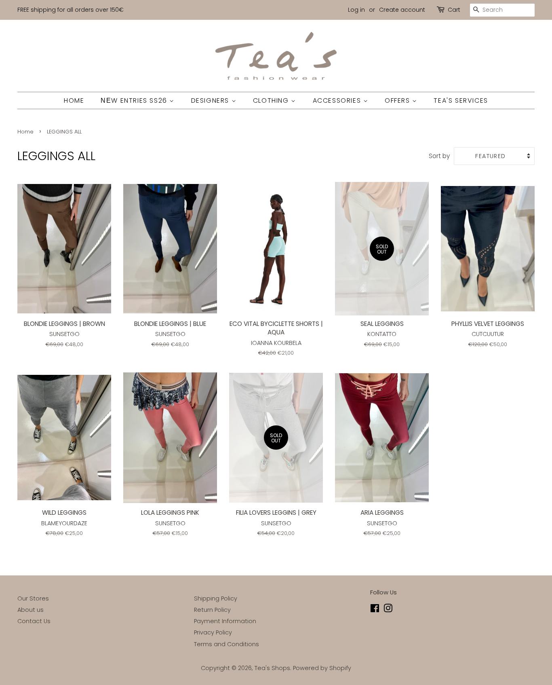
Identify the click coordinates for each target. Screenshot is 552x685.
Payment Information (225, 621)
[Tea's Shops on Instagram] (387, 610)
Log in (356, 10)
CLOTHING (272, 100)
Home (25, 131)
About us (30, 610)
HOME (74, 100)
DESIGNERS (211, 100)
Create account (402, 10)
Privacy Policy (213, 632)
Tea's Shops (272, 668)
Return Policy (212, 610)
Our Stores (33, 598)
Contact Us (34, 621)
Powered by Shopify (322, 668)
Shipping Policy (215, 598)
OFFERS (398, 100)
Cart (454, 10)
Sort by (439, 156)
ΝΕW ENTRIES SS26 (135, 100)
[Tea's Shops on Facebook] (374, 610)
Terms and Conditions (226, 644)
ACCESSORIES (338, 100)
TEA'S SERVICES (461, 100)
